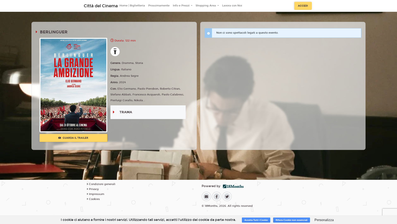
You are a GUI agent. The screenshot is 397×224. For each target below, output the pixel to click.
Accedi (303, 5)
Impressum (96, 194)
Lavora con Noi (232, 5)
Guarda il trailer (75, 137)
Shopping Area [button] (206, 5)
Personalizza (324, 220)
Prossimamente (159, 5)
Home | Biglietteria (132, 5)
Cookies (94, 199)
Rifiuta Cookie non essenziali (291, 220)
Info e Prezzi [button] (181, 5)
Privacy (93, 189)
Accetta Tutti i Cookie (256, 220)
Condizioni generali (101, 184)
